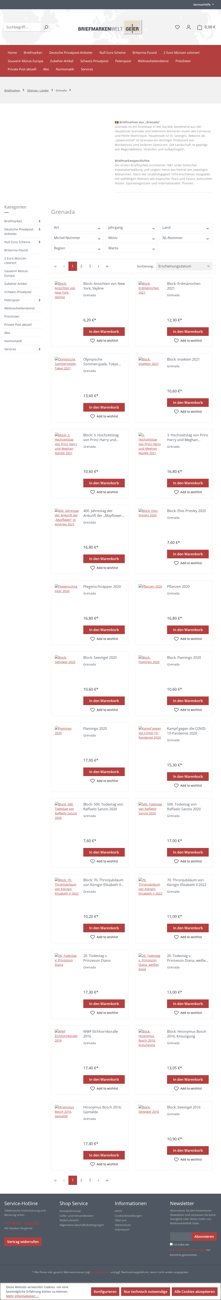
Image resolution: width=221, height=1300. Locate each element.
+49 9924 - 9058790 (21, 1223)
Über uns (120, 1220)
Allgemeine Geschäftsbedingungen (82, 1225)
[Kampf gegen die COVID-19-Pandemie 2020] (151, 738)
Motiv (112, 237)
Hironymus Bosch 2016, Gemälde (102, 1109)
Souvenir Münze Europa (16, 273)
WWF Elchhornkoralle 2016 (100, 1034)
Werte (113, 248)
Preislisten (11, 316)
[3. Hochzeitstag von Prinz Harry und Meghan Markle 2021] (151, 445)
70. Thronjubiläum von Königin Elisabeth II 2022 (186, 882)
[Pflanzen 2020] (151, 596)
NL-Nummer (173, 237)
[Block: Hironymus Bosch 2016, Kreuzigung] (151, 1041)
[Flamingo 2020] (67, 738)
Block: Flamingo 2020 (184, 657)
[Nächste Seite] (98, 266)
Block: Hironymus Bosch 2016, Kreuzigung (186, 1034)
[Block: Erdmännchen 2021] (151, 293)
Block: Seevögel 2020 (100, 657)
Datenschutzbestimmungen (188, 1250)
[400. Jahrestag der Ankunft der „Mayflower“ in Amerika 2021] (67, 520)
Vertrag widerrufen (23, 1241)
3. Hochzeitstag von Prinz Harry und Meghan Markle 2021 (187, 437)
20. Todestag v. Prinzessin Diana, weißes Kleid (187, 958)
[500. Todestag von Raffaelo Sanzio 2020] (151, 814)
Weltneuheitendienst (19, 308)
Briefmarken (13, 221)
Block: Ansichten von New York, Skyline (104, 286)
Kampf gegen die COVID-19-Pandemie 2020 (187, 731)
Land (166, 227)
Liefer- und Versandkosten (76, 1216)
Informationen (131, 1203)
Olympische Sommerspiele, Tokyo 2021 (100, 361)
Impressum (122, 1229)
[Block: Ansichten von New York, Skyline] (67, 293)
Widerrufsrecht (69, 1220)
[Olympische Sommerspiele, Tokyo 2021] (67, 369)
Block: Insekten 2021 (183, 359)
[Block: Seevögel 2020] (67, 667)
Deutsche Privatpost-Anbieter (19, 231)
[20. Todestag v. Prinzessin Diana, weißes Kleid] (151, 965)
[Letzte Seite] (107, 266)
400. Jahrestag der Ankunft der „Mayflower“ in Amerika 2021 (103, 513)
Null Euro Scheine (17, 242)
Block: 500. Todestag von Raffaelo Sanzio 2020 (103, 806)
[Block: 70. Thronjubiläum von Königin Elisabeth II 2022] (67, 890)
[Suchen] (46, 27)
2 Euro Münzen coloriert (15, 260)
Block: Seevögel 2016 (183, 1107)
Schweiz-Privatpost (18, 292)
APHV (118, 1211)
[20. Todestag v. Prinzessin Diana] (67, 965)
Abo (7, 333)
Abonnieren (204, 1236)
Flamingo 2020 (95, 728)
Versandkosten (100, 1272)
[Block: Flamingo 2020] (151, 667)
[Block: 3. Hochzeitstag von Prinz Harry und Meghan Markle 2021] (67, 445)
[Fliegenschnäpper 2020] (67, 596)
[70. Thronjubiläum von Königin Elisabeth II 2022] (151, 890)
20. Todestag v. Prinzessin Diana (96, 958)
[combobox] (22, 27)
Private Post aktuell (18, 325)
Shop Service (74, 1203)
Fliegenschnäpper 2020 (102, 586)
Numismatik (13, 341)
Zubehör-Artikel (15, 284)
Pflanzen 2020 (178, 586)
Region (59, 248)
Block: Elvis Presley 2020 (186, 510)
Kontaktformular (70, 1211)
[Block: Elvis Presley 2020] (151, 520)
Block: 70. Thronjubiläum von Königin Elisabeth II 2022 (103, 882)
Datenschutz (123, 1225)
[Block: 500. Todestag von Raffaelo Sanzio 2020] (67, 814)
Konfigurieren (105, 1291)
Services (10, 349)
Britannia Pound (16, 250)
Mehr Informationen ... (22, 1296)
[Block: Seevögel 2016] (151, 1117)
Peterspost (12, 300)
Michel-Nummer (67, 237)
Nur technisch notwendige (145, 1291)
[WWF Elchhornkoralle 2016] (67, 1041)
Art (56, 227)
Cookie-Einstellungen (128, 1216)
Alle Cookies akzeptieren (195, 1291)
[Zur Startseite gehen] (110, 27)
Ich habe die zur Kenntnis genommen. (190, 1250)
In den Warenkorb (104, 331)
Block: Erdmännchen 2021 (183, 286)
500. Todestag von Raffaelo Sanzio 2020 (184, 806)
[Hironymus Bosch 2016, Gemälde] (67, 1117)
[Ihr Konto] (188, 27)
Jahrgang (115, 227)
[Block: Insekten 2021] (151, 369)
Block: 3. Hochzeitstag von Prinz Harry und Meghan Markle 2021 (101, 437)
